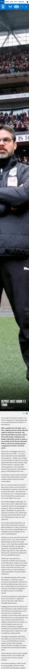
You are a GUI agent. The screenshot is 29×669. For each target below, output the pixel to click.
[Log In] (27, 2)
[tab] (2, 2)
